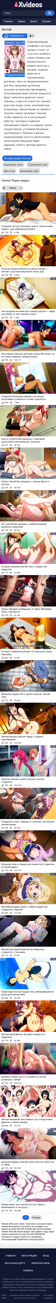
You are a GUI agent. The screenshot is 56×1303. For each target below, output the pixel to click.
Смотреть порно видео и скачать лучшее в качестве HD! (25, 1296)
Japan (14, 71)
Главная (8, 21)
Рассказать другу (15, 1263)
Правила (28, 1270)
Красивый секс (29, 171)
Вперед (36, 1217)
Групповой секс (38, 164)
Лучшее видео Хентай (17, 158)
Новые (21, 21)
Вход (46, 1255)
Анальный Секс (13, 164)
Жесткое (9, 171)
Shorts (33, 21)
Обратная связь (40, 1263)
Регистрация (29, 1255)
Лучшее (46, 21)
